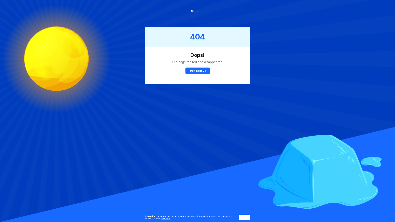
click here (165, 218)
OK (244, 217)
